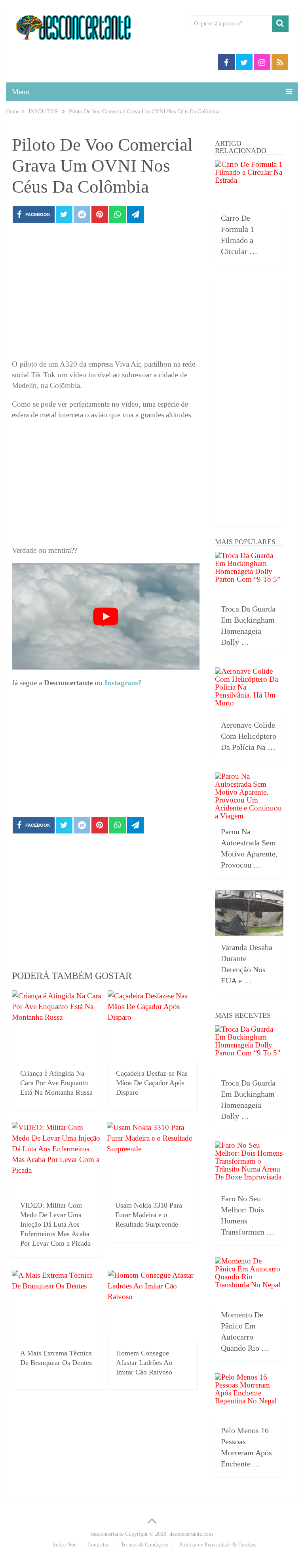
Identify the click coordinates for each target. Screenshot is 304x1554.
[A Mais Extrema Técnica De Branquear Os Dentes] (57, 1306)
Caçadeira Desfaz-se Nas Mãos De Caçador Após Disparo (152, 1082)
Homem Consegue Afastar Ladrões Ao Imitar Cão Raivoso (144, 1362)
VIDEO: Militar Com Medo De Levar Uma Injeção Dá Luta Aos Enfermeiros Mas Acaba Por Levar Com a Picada (55, 1224)
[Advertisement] (106, 293)
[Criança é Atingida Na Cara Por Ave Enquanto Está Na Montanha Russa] (57, 1026)
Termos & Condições (144, 1545)
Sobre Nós (64, 1545)
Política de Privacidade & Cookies (217, 1545)
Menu (21, 92)
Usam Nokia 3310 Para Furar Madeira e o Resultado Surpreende (148, 1214)
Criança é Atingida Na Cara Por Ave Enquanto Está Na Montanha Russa (56, 1082)
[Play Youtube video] (106, 616)
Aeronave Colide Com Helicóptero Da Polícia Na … (248, 736)
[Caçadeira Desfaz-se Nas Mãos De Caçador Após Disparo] (153, 1026)
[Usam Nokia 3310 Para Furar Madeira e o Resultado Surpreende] (152, 1158)
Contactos (98, 1545)
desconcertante (107, 1534)
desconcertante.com (191, 1534)
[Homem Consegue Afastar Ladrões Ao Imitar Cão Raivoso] (153, 1306)
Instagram (121, 683)
